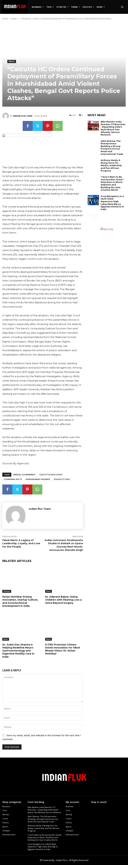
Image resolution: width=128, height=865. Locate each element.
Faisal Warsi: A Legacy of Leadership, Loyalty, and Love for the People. (21, 543)
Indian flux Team (22, 116)
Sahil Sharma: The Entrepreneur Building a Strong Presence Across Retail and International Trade (112, 147)
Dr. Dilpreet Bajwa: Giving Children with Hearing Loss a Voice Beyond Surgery (63, 599)
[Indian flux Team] (6, 116)
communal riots (13, 479)
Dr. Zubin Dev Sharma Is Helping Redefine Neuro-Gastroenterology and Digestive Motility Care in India (18, 650)
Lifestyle (6, 591)
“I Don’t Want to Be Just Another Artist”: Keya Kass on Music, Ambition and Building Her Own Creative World (112, 183)
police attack (62, 479)
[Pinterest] (48, 126)
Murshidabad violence (38, 479)
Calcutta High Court (51, 474)
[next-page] (95, 217)
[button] (122, 7)
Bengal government (25, 474)
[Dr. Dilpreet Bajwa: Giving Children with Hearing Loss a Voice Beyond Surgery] (64, 579)
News (14, 18)
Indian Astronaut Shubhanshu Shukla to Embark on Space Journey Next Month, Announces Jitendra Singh (64, 545)
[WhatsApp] (58, 126)
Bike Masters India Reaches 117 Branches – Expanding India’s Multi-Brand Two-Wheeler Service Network (113, 128)
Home (5, 18)
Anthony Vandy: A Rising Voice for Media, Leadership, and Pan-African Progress (111, 165)
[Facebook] (28, 126)
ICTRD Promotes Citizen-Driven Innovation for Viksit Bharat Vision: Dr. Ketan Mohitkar (62, 649)
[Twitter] (38, 126)
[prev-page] (90, 217)
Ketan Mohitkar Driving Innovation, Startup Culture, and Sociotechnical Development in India (20, 601)
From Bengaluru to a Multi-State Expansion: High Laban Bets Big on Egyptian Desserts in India (112, 203)
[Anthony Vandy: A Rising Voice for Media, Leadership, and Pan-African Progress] (93, 164)
